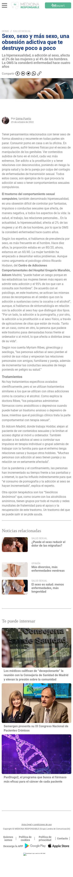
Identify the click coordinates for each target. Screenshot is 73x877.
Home (5, 31)
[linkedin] (23, 73)
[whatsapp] (34, 73)
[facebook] (17, 73)
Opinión (35, 563)
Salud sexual (22, 31)
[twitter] (28, 73)
